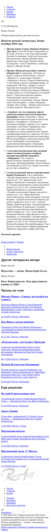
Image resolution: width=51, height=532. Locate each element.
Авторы (10, 498)
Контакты (11, 500)
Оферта (4, 529)
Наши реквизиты (9, 527)
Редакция (11, 16)
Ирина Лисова (13, 249)
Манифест (11, 14)
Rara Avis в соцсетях (16, 505)
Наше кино (12, 254)
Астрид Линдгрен (15, 251)
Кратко (10, 12)
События (11, 9)
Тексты (10, 7)
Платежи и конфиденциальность (33, 527)
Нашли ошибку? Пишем (12, 242)
